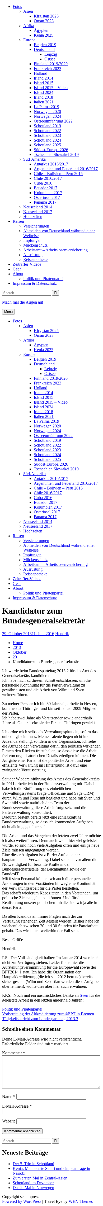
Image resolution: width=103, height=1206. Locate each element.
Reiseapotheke (35, 259)
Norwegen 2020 (47, 111)
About (18, 274)
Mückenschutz (35, 245)
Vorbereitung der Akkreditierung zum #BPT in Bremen (48, 1014)
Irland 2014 (43, 78)
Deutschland (44, 49)
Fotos (17, 6)
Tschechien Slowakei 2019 (56, 154)
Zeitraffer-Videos (27, 264)
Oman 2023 (44, 21)
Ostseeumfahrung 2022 (53, 121)
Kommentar (13, 1053)
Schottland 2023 (47, 135)
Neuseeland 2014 (37, 207)
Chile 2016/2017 (48, 178)
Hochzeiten (32, 216)
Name (8, 1096)
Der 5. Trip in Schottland (33, 1163)
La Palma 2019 (46, 106)
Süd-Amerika (34, 159)
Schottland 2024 (47, 140)
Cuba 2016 (43, 183)
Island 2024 (43, 92)
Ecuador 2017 (45, 188)
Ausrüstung (33, 254)
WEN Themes (81, 1201)
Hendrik (62, 633)
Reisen (18, 221)
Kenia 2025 (43, 35)
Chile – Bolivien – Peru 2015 (58, 173)
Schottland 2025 (47, 145)
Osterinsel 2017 (47, 197)
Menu (8, 312)
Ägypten (41, 30)
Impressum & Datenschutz (35, 283)
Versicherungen (36, 226)
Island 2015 (43, 83)
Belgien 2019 (45, 44)
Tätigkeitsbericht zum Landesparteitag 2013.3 (40, 1018)
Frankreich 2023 (47, 68)
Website (8, 1121)
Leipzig (50, 54)
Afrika (28, 25)
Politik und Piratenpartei (43, 278)
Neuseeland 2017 (37, 211)
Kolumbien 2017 (48, 192)
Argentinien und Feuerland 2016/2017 (66, 169)
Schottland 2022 (47, 130)
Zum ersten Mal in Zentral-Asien (40, 1178)
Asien (28, 11)
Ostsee (49, 59)
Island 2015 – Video (51, 87)
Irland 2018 (43, 97)
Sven (84, 995)
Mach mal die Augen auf (22, 302)
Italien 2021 (44, 102)
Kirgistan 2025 (46, 16)
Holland (40, 73)
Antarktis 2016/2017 (51, 164)
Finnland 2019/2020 (51, 64)
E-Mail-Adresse (17, 1106)
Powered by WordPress (21, 1201)
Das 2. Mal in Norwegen (33, 1187)
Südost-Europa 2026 (51, 149)
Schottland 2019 (47, 126)
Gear (17, 269)
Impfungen (32, 240)
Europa (29, 40)
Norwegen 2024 (47, 116)
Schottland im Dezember (33, 1183)
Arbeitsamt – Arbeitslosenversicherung (55, 250)
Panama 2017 (45, 202)
